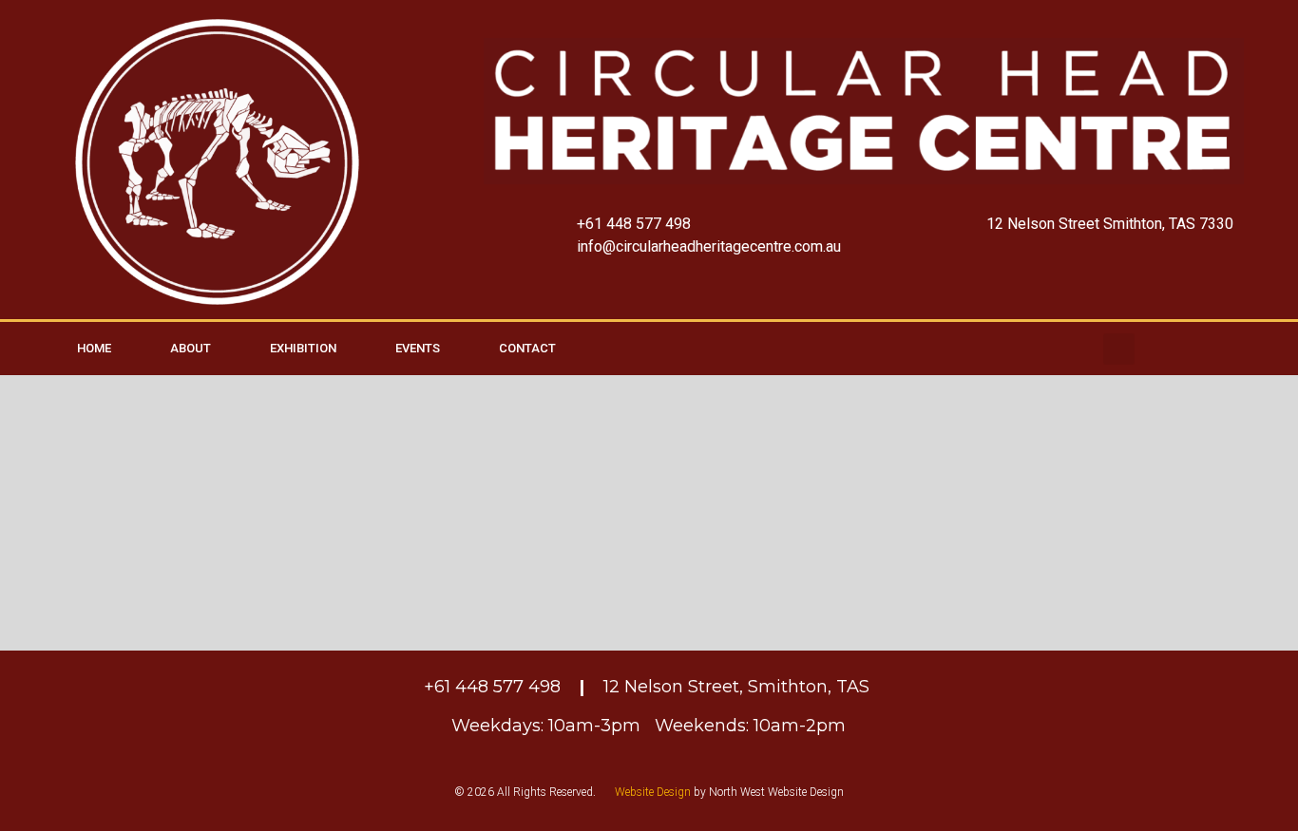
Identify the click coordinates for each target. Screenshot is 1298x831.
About (190, 348)
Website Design (653, 792)
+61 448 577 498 (634, 224)
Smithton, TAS (811, 686)
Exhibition (303, 348)
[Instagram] (1268, 348)
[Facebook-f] (1218, 348)
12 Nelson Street (1042, 224)
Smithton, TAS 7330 (1168, 224)
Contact (527, 348)
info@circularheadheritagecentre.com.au (709, 246)
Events (417, 348)
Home (94, 348)
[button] (1119, 349)
